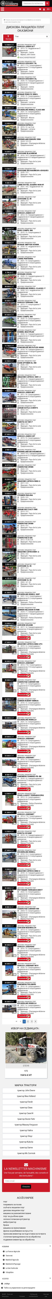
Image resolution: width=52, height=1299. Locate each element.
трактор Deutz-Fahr (26, 1119)
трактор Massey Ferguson (26, 1125)
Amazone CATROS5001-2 (12, 549)
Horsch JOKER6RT (9, 736)
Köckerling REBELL (9, 850)
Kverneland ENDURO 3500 (12, 137)
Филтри (8, 39)
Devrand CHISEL (8, 272)
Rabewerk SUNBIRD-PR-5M (12, 774)
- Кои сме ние (46, 1295)
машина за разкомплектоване (17, 1213)
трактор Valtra (26, 1130)
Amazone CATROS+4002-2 (12, 868)
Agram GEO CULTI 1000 (11, 507)
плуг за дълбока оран (13, 1216)
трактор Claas (26, 1107)
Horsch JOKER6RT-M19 (11, 963)
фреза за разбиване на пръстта (18, 1231)
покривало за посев (12, 1204)
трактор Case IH (26, 1113)
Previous (8, 1055)
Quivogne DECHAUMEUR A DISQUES (16, 168)
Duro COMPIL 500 (9, 228)
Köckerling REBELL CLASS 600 (13, 107)
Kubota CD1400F (8, 831)
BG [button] (48, 9)
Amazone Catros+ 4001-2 (12, 374)
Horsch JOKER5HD (9, 944)
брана (6, 1225)
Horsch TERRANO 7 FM (11, 300)
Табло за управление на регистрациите (19, 1288)
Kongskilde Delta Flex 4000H (13, 345)
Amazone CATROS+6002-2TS (13, 642)
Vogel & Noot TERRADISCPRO (13, 793)
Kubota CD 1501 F (9, 419)
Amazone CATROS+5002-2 (12, 479)
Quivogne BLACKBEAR (10, 151)
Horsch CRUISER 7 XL (10, 61)
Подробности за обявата (27, 1060)
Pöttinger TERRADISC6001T (12, 887)
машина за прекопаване (14, 1228)
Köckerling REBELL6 (9, 717)
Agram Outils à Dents (10, 405)
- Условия (22, 1295)
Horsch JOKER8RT (9, 660)
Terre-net (9, 1256)
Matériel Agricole (12, 1260)
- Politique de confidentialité (33, 1295)
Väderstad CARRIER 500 (11, 679)
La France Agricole (13, 1251)
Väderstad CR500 (9, 464)
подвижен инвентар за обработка (19, 1240)
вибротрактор (9, 1222)
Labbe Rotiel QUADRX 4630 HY (14, 182)
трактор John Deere (26, 1090)
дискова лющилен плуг (13, 22)
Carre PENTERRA (8, 256)
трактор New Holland (26, 1096)
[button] (2, 9)
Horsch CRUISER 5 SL (10, 76)
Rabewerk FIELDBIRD (10, 982)
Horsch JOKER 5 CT (9, 210)
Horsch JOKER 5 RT (9, 434)
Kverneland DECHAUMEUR (12, 449)
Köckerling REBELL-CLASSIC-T (13, 286)
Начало (8, 20)
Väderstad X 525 (8, 535)
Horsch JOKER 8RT (9, 390)
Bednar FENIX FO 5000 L (11, 92)
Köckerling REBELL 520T (11, 592)
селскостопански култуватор (16, 1219)
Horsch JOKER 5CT (9, 44)
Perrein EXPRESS (8, 123)
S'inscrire (26, 1187)
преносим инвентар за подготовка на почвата (24, 1234)
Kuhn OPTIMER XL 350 (10, 360)
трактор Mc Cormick (26, 1153)
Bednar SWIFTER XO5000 (12, 242)
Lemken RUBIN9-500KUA (11, 698)
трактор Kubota (26, 1142)
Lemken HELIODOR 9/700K (12, 607)
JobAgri (7, 1284)
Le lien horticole (12, 1268)
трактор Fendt (26, 1102)
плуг (5, 1202)
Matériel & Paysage (13, 1264)
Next (44, 1055)
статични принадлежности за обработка (22, 1237)
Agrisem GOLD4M (9, 623)
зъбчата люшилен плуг (14, 1207)
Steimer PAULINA (8, 493)
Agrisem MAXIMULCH (10, 925)
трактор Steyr (26, 1136)
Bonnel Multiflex (8, 329)
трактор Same (26, 1147)
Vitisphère (9, 1272)
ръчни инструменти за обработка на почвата (26, 20)
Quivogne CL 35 (8, 196)
